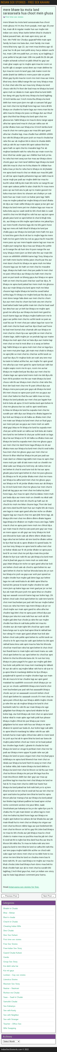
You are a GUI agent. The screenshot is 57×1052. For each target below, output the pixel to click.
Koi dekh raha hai (10, 966)
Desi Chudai (8, 931)
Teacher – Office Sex (12, 1024)
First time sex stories (14, 17)
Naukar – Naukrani (11, 988)
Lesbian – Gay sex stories (14, 975)
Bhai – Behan (9, 913)
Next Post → (48, 896)
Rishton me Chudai (11, 993)
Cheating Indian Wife (12, 926)
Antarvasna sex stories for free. (24, 887)
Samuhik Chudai (10, 1001)
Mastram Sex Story (11, 984)
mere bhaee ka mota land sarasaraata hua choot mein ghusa (28, 11)
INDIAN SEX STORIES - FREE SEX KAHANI (25, 2)
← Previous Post (10, 896)
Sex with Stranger (10, 1019)
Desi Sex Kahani (10, 935)
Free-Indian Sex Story (12, 948)
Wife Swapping (9, 1028)
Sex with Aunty (9, 1010)
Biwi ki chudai (9, 917)
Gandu (6, 957)
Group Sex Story (10, 962)
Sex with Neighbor (11, 1015)
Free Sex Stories (10, 944)
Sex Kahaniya (9, 1006)
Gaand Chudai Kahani (12, 953)
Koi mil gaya (8, 971)
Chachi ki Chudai (10, 922)
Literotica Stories (10, 979)
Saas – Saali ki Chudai (13, 997)
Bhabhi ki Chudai (10, 908)
